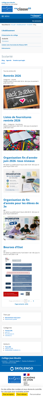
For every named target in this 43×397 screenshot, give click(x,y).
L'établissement (21, 25)
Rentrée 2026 (12, 76)
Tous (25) (8, 347)
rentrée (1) (8, 335)
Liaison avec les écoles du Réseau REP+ (15, 45)
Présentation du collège (10, 35)
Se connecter (36, 21)
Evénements (6, 48)
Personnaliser (35, 394)
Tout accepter (8, 394)
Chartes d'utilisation (28, 361)
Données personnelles (9, 363)
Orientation (5, 41)
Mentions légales (14, 361)
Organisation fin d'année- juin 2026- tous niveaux (20, 159)
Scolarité (29, 25)
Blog (3, 60)
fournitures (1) (9, 334)
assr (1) (7, 332)
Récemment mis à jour (13, 317)
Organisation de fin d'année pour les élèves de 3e (21, 203)
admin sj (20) (9, 348)
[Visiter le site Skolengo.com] (21, 370)
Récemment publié (11, 319)
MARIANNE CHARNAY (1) (12, 350)
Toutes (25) (8, 330)
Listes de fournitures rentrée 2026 (17, 118)
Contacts (4, 361)
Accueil (13, 25)
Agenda (8, 60)
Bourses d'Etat (13, 247)
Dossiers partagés (19, 60)
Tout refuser (22, 394)
